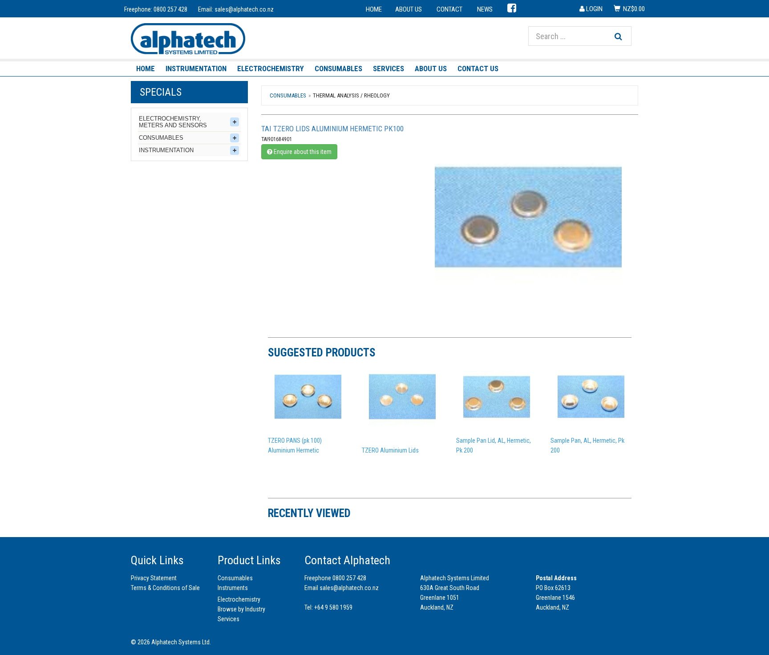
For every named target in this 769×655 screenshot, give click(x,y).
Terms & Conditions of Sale (165, 587)
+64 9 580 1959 (333, 607)
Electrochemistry (270, 68)
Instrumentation (196, 68)
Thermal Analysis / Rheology (351, 95)
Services (388, 68)
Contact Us (477, 68)
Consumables (338, 68)
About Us (431, 68)
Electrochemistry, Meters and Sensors (173, 122)
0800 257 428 (170, 9)
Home (145, 68)
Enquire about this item (302, 151)
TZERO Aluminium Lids (390, 450)
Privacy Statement (154, 578)
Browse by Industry (241, 609)
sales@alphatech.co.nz (244, 9)
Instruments (233, 587)
